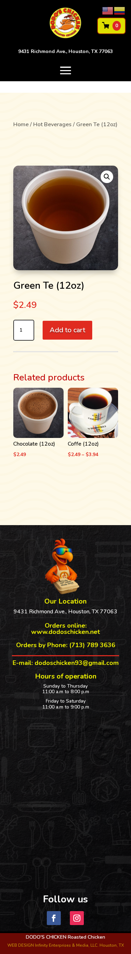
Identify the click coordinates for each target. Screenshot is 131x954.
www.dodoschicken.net (65, 632)
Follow (98, 917)
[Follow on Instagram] (77, 918)
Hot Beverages (52, 124)
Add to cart (67, 330)
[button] (107, 177)
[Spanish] (120, 10)
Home (21, 124)
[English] (108, 10)
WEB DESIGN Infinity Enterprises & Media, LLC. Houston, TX (65, 945)
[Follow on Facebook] (54, 918)
